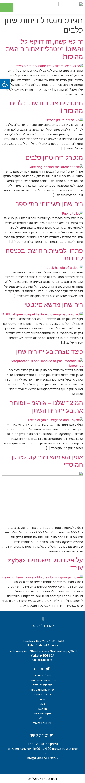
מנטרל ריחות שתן (43, 676)
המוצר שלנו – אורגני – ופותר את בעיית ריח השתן (46, 406)
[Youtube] (40, 766)
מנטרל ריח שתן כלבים (54, 157)
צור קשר (42, 709)
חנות (42, 699)
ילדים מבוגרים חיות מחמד (42, 680)
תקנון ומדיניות (42, 713)
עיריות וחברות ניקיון (42, 690)
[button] (6, 7)
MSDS (42, 718)
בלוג (42, 704)
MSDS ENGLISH (42, 723)
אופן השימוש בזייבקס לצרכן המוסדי (47, 460)
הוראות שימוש (42, 694)
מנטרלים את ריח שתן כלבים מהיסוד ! (46, 106)
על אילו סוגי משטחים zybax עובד (45, 563)
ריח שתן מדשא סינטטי (54, 305)
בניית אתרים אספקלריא (42, 779)
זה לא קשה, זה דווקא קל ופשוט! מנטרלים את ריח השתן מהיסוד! (43, 49)
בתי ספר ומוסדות (43, 685)
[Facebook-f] (46, 766)
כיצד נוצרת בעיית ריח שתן (49, 351)
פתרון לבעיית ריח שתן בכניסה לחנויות (44, 254)
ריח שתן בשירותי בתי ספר (49, 204)
